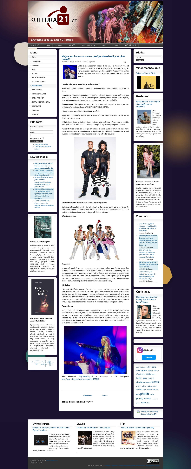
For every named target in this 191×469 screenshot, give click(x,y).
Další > (105, 396)
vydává (156, 370)
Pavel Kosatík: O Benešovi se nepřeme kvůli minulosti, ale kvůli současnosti (44, 173)
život (143, 374)
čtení (148, 403)
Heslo (32, 132)
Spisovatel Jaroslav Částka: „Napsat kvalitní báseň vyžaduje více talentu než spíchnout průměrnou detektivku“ (44, 193)
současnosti (147, 382)
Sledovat (148, 357)
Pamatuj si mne (35, 138)
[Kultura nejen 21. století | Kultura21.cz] (95, 22)
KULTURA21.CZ (52, 460)
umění (138, 386)
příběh (144, 394)
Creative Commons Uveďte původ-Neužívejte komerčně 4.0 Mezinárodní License (132, 465)
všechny (150, 370)
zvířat (138, 370)
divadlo (147, 398)
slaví (137, 367)
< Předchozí (87, 396)
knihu (148, 367)
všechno (155, 389)
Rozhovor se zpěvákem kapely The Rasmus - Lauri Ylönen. (147, 299)
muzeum (143, 367)
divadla (139, 382)
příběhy (139, 398)
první (153, 374)
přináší (138, 374)
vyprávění (154, 399)
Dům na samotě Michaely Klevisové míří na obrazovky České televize (148, 264)
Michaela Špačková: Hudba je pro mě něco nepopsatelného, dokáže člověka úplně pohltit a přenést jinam (44, 182)
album (145, 378)
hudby (139, 378)
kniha (143, 402)
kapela (144, 370)
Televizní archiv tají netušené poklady (137, 427)
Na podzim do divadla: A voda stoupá (93, 427)
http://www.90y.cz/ (86, 377)
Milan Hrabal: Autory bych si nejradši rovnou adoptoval (148, 104)
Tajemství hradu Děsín (146, 73)
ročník (144, 386)
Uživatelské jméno (36, 127)
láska (154, 367)
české (148, 374)
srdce (138, 394)
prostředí (139, 389)
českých (151, 378)
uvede (152, 394)
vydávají (149, 386)
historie (149, 389)
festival (155, 382)
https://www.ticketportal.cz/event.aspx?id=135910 (80, 379)
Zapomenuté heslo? (41, 144)
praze (138, 403)
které (144, 389)
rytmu (154, 386)
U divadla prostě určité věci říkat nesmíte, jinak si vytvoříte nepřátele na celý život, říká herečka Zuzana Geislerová (148, 240)
